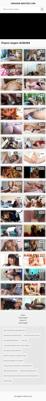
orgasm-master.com (23, 3)
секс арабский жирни (11, 340)
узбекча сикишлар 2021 (28, 370)
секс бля (24, 340)
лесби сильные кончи (31, 335)
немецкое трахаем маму (12, 335)
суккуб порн (7, 381)
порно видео (23, 317)
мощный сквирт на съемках (13, 360)
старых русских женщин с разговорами (17, 365)
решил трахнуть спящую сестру (14, 355)
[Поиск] (42, 9)
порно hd (23, 320)
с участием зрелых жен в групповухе (16, 345)
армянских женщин (10, 370)
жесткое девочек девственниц (14, 330)
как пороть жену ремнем (12, 350)
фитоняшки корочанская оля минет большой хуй (21, 375)
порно (23, 315)
